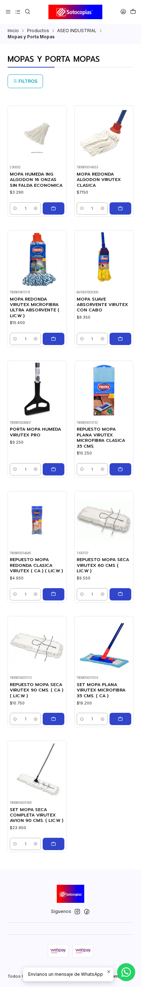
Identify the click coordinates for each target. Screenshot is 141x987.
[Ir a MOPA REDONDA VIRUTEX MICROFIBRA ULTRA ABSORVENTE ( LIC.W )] (37, 259)
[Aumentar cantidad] (35, 208)
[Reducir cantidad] (15, 208)
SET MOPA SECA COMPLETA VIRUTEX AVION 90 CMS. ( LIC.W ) (36, 815)
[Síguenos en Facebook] (87, 912)
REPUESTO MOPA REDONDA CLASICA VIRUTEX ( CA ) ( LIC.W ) (36, 565)
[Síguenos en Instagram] (77, 912)
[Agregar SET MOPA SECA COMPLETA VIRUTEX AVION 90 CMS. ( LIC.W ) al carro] (53, 844)
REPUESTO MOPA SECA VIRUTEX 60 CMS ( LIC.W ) (103, 565)
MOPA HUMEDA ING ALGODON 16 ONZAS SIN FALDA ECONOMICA (36, 180)
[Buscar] (27, 12)
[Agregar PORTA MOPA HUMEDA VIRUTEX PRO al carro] (53, 469)
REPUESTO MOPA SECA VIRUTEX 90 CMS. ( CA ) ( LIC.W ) (36, 690)
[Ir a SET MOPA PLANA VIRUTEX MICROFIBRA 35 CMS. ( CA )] (104, 645)
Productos (38, 31)
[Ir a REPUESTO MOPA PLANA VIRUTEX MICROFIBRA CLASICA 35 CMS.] (104, 390)
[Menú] (8, 12)
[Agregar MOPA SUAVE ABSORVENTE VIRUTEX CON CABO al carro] (120, 339)
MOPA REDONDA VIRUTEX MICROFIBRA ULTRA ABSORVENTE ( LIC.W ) (34, 307)
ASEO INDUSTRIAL (77, 31)
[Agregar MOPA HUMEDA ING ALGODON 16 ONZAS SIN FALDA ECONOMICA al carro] (53, 208)
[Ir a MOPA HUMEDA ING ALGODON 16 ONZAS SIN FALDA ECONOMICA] (37, 135)
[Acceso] (123, 12)
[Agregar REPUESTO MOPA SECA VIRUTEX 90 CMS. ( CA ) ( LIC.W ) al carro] (53, 719)
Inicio (13, 31)
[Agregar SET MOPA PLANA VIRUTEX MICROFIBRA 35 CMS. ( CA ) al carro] (120, 719)
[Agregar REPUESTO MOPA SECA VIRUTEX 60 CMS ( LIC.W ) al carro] (120, 594)
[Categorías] (17, 12)
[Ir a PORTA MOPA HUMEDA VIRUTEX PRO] (37, 390)
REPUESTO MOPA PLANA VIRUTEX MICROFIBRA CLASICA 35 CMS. (101, 437)
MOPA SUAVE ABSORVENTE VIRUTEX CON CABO (102, 305)
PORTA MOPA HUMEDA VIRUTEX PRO (35, 432)
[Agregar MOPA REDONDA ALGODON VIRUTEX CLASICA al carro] (120, 208)
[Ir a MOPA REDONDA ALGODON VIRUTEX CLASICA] (104, 135)
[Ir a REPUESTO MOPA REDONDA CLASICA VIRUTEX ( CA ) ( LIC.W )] (37, 520)
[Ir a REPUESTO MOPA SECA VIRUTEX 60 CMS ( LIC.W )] (104, 520)
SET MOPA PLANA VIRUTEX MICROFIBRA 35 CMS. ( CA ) (101, 690)
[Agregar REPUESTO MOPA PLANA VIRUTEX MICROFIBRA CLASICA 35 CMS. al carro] (120, 469)
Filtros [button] (27, 81)
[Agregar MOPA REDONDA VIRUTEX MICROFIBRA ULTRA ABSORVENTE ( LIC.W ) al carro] (53, 339)
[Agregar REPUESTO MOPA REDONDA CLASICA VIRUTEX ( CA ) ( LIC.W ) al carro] (53, 594)
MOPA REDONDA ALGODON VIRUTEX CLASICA (99, 180)
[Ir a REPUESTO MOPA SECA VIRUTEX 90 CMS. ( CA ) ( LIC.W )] (37, 645)
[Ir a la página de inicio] (75, 12)
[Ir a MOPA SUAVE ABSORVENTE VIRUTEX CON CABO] (104, 259)
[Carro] (133, 12)
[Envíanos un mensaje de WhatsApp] (126, 972)
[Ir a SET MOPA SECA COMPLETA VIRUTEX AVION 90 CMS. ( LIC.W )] (37, 770)
